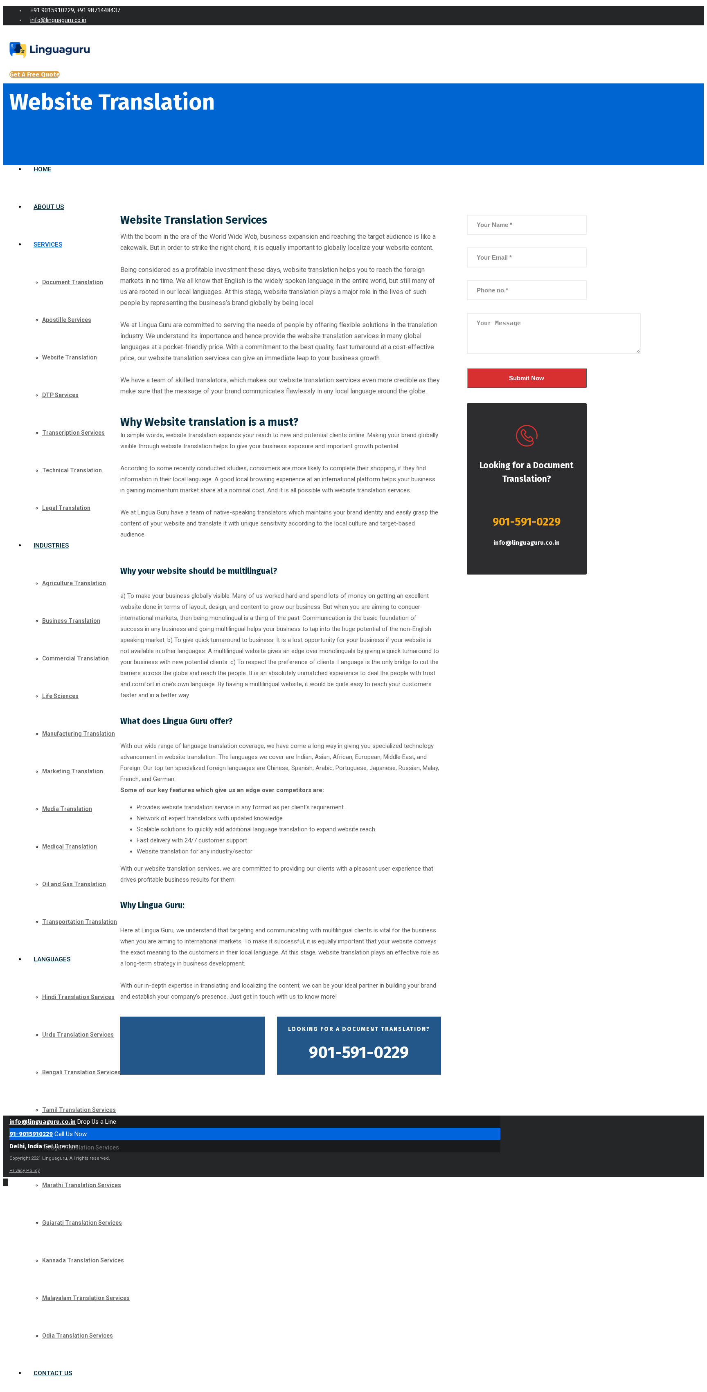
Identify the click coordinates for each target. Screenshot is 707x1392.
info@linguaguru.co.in (526, 542)
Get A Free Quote (34, 74)
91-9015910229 (31, 1134)
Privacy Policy (24, 1170)
